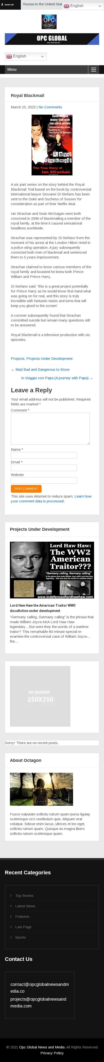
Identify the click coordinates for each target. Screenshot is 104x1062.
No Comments (50, 107)
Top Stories (24, 895)
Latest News (25, 906)
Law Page (23, 927)
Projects (17, 358)
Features (22, 916)
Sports (20, 937)
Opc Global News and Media (41, 1047)
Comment (20, 410)
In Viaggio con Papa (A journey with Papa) (57, 378)
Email (16, 462)
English (76, 6)
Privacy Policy (52, 1053)
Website (17, 475)
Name (17, 449)
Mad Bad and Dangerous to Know (40, 369)
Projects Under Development (49, 358)
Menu (11, 69)
